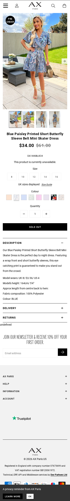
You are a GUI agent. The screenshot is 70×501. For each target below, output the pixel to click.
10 (22, 176)
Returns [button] (9, 317)
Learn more (13, 496)
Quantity (35, 206)
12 (34, 176)
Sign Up (62, 352)
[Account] (16, 5)
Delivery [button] (9, 308)
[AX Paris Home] (35, 5)
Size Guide (46, 184)
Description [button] (12, 243)
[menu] (5, 6)
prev (5, 61)
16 (56, 176)
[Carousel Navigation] (35, 61)
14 (45, 176)
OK (30, 496)
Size (35, 168)
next (64, 61)
